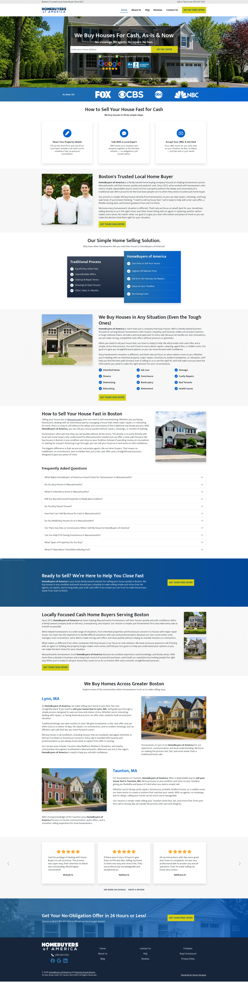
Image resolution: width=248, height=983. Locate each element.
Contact (172, 10)
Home (124, 10)
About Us (102, 954)
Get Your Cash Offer (112, 224)
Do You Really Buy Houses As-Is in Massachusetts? (69, 521)
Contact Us (145, 948)
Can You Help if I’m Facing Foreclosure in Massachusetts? (73, 535)
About (136, 10)
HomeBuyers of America (60, 972)
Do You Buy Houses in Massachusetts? (63, 484)
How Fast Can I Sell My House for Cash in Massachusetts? (73, 513)
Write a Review (136, 889)
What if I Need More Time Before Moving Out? (67, 550)
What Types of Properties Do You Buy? (64, 542)
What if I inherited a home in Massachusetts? (67, 492)
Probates (187, 948)
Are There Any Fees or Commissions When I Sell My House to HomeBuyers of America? (87, 528)
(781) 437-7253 (200, 2)
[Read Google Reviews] (60, 961)
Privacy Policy (188, 959)
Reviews (158, 10)
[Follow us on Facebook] (54, 961)
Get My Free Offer (194, 10)
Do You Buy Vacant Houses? (58, 506)
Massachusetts (74, 419)
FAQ (147, 10)
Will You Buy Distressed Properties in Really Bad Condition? (74, 499)
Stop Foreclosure (188, 954)
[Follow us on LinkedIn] (66, 961)
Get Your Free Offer (181, 582)
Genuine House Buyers (85, 972)
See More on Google (115, 889)
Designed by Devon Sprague (193, 975)
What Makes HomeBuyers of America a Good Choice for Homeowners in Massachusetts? (88, 477)
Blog (102, 959)
